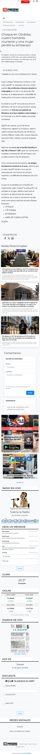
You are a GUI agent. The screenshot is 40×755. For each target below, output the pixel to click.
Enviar (30, 393)
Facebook (20, 482)
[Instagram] (34, 1)
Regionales (20, 22)
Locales (21, 25)
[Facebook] (31, 1)
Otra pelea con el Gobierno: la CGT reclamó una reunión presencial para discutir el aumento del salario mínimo (20, 271)
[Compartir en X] (8, 238)
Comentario (9, 371)
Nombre (8, 364)
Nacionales (31, 22)
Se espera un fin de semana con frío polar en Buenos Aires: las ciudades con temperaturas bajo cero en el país (18, 338)
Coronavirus (8, 22)
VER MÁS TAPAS (20, 654)
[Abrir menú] (3, 18)
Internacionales (9, 25)
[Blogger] (37, 1)
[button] (19, 1)
